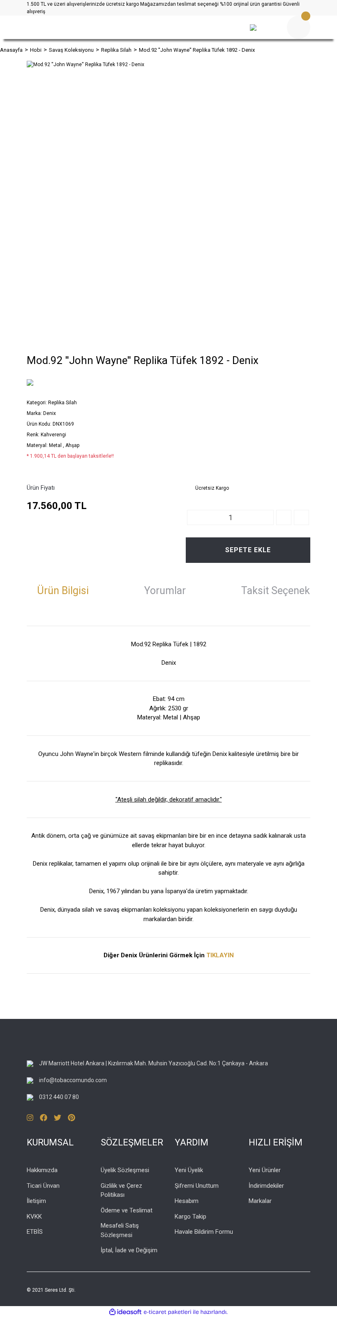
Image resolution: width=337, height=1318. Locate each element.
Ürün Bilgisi (63, 591)
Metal (56, 445)
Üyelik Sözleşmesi (125, 1170)
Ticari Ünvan (43, 1185)
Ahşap (72, 445)
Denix (49, 413)
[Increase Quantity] (283, 517)
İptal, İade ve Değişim (129, 1250)
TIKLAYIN (220, 955)
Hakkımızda (42, 1170)
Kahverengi (53, 435)
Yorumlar (165, 591)
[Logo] (119, 27)
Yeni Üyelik (189, 1170)
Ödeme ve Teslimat (126, 1210)
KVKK (34, 1216)
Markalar (260, 1201)
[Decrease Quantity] (301, 517)
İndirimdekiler (266, 1185)
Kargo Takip (190, 1216)
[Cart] (298, 27)
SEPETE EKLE (248, 550)
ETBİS (35, 1231)
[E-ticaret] (167, 1312)
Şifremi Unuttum (197, 1185)
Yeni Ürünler (265, 1170)
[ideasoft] (125, 1312)
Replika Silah (62, 403)
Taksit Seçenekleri (282, 591)
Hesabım (187, 1201)
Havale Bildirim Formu (204, 1231)
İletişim (36, 1201)
